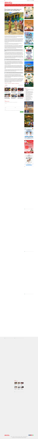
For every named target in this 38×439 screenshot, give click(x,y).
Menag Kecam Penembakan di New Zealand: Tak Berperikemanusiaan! (29, 94)
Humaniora (30, 4)
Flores (7, 5)
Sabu (13, 5)
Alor (5, 5)
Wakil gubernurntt (17, 83)
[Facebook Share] (18, 85)
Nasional (27, 4)
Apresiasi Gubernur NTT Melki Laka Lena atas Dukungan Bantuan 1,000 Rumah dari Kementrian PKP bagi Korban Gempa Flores (20, 98)
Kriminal (8, 4)
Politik (10, 4)
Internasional (24, 4)
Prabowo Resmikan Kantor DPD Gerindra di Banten (29, 100)
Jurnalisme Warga (22, 5)
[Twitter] (29, 435)
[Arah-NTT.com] (8, 2)
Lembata (9, 5)
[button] (32, 0)
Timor (17, 5)
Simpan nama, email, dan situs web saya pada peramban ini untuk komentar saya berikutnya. (13, 110)
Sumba (15, 5)
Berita (5, 8)
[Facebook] (28, 435)
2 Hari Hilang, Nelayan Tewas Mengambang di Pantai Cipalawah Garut (29, 96)
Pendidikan (21, 4)
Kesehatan (18, 4)
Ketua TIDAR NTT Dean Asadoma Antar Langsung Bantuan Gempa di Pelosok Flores (7, 98)
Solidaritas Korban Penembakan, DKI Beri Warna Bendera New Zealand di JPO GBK (29, 92)
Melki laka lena (13, 83)
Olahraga (15, 4)
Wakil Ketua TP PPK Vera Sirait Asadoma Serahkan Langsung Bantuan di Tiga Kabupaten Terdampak (7, 92)
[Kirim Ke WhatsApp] (23, 85)
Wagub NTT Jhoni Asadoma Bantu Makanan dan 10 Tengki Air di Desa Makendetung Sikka (20, 92)
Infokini (5, 4)
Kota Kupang (26, 5)
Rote (11, 5)
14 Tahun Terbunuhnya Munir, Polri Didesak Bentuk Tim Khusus (29, 98)
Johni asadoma (9, 83)
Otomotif (12, 4)
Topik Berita (31, 5)
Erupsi (28, 5)
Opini (32, 4)
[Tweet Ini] (19, 85)
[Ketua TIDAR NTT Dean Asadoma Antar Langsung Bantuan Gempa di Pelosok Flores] (7, 95)
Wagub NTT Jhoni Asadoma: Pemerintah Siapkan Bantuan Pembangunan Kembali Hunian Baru (14, 92)
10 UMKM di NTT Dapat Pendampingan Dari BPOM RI (29, 90)
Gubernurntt (6, 83)
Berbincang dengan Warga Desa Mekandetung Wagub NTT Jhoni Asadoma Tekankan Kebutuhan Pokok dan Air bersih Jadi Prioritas (14, 98)
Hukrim (19, 5)
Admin (6, 11)
